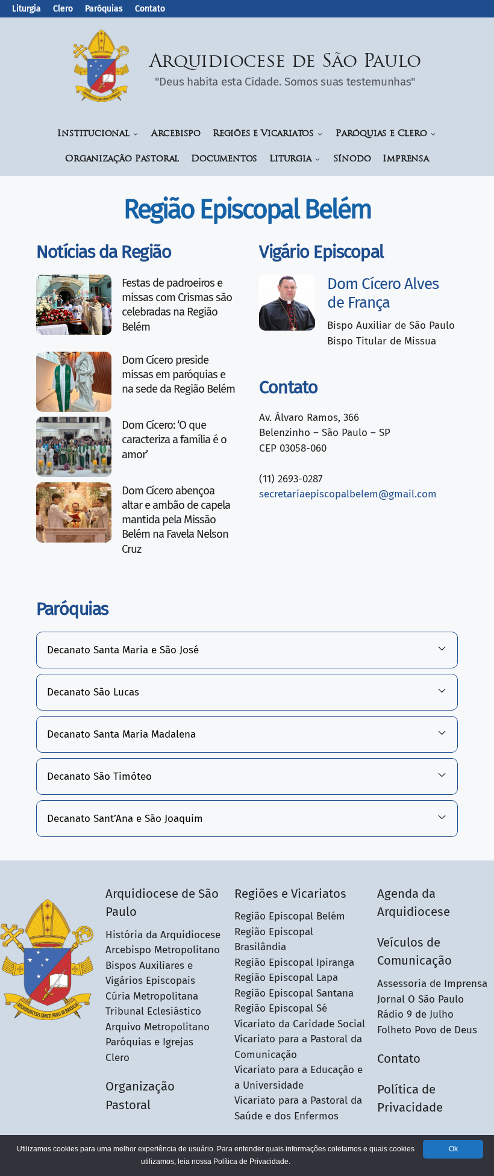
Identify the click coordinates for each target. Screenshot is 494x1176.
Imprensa (405, 159)
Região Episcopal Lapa (286, 977)
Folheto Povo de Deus (427, 1030)
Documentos (224, 159)
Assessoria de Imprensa (432, 983)
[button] (247, 650)
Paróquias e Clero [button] (381, 133)
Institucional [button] (93, 133)
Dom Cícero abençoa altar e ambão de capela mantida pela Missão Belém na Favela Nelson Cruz (176, 520)
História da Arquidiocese (162, 935)
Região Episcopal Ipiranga (294, 962)
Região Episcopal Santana (294, 993)
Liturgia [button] (290, 159)
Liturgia (26, 9)
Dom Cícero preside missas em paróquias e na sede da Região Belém (178, 374)
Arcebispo (176, 133)
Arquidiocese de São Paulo (285, 62)
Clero (63, 9)
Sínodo (352, 159)
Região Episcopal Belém (289, 916)
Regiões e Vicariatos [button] (263, 133)
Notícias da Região (103, 252)
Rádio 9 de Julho (415, 1014)
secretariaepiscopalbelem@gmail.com (348, 494)
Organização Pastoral (122, 159)
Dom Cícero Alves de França (383, 293)
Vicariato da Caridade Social (299, 1024)
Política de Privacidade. (251, 1161)
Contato (150, 9)
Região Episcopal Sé (280, 1008)
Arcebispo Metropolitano (162, 950)
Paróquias (104, 9)
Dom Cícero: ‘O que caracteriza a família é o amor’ (174, 439)
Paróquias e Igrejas (149, 1042)
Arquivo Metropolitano (157, 1027)
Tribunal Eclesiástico (153, 1011)
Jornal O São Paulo (420, 999)
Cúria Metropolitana (151, 996)
